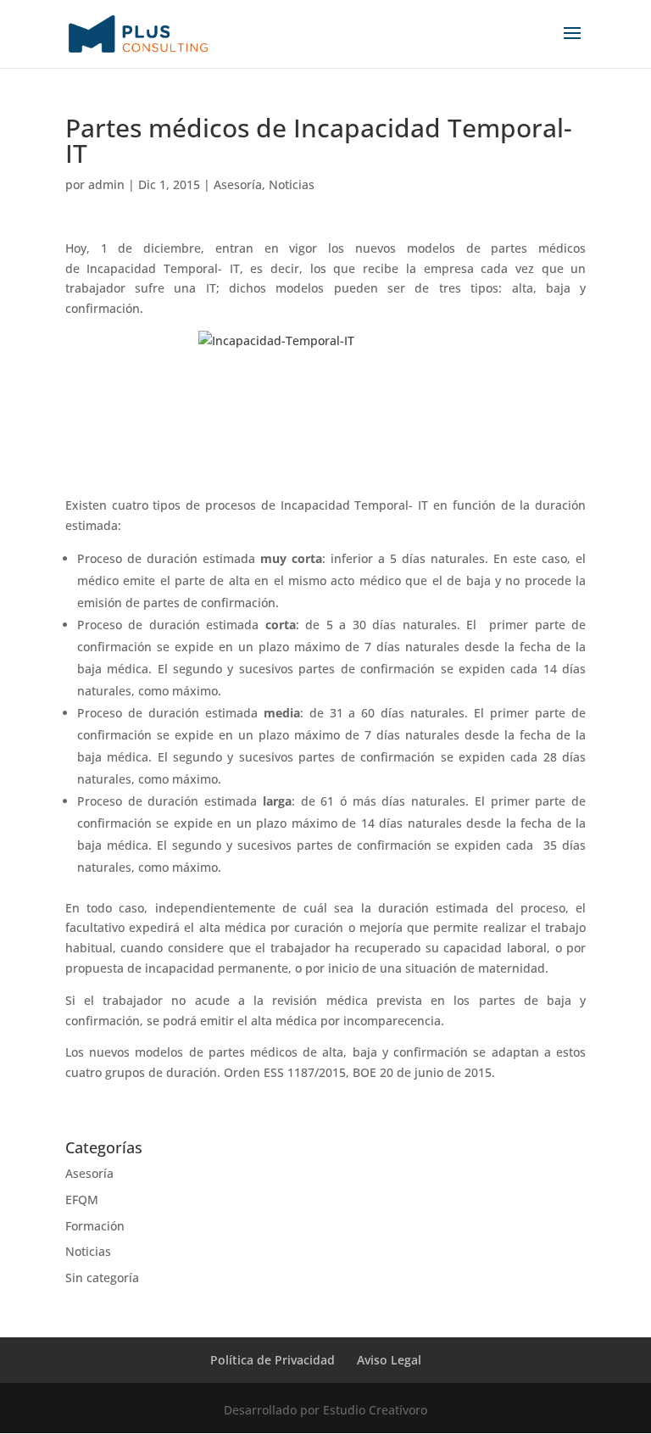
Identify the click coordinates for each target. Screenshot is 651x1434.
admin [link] (106, 184)
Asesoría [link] (238, 184)
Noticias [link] (291, 184)
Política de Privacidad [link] (272, 1360)
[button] (572, 44)
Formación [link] (95, 1226)
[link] (138, 33)
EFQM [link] (81, 1199)
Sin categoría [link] (102, 1277)
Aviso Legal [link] (389, 1360)
